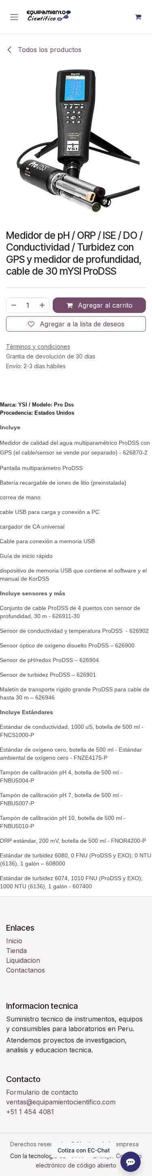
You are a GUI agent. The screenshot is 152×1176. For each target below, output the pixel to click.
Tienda (16, 950)
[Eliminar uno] (13, 305)
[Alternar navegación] (14, 16)
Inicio (14, 941)
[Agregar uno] (42, 305)
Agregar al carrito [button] (104, 305)
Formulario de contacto (42, 1092)
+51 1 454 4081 (30, 1112)
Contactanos (25, 970)
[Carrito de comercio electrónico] (138, 17)
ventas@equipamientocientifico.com (61, 1102)
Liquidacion (23, 960)
